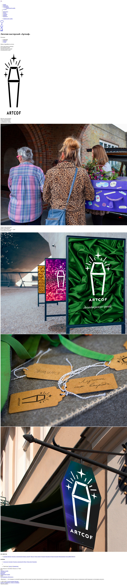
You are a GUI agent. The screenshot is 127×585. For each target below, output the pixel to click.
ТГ (71, 556)
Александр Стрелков (8, 561)
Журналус (5, 16)
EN (1, 1)
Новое (4, 4)
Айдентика (3, 572)
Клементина (15, 566)
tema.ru (67, 556)
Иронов (5, 15)
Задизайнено (6, 6)
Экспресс (5, 14)
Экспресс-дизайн (4, 571)
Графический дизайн (10, 8)
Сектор (10, 566)
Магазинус (5, 11)
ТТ (74, 556)
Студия (4, 9)
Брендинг (3, 573)
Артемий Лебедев (7, 556)
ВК (70, 556)
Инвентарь (5, 5)
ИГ (73, 556)
